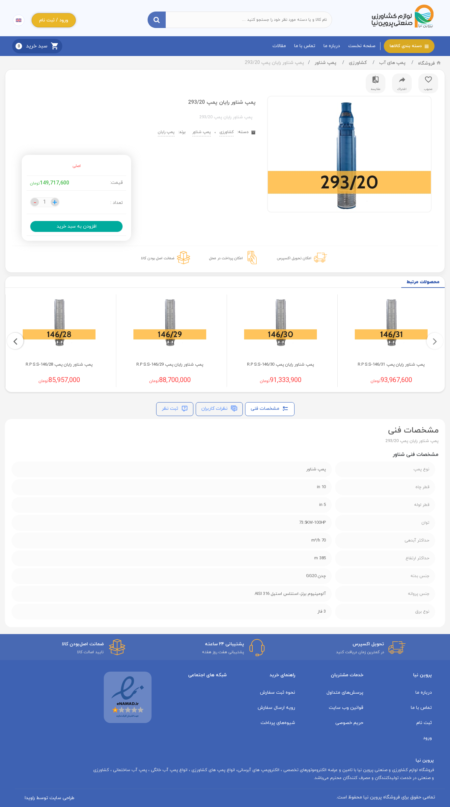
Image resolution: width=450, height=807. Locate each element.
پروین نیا (422, 675)
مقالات (279, 46)
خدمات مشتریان (347, 675)
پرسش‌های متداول (344, 692)
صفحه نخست (362, 46)
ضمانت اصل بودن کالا (157, 258)
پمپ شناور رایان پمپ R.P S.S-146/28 (59, 365)
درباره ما (331, 46)
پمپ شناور (325, 63)
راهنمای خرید (282, 675)
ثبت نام (424, 723)
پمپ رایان (166, 132)
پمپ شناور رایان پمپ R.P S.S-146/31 (391, 365)
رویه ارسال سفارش (276, 708)
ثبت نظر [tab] (171, 408)
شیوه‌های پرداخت (278, 723)
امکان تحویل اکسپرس (294, 258)
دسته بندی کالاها (406, 46)
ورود (427, 738)
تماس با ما (304, 46)
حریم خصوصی (349, 723)
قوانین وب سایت (346, 708)
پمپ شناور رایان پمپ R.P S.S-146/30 (280, 365)
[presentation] (435, 341)
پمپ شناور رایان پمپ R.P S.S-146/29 (169, 365)
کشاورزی (358, 63)
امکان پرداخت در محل (226, 258)
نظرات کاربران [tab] (215, 408)
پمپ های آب (392, 63)
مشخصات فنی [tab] (266, 408)
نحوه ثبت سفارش (277, 692)
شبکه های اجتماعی (207, 675)
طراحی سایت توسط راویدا (49, 798)
